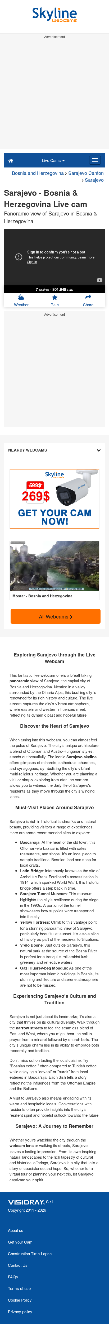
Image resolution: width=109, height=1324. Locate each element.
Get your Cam (20, 1242)
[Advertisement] (54, 94)
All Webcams (54, 616)
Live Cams (52, 160)
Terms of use (19, 1288)
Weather (21, 304)
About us (15, 1230)
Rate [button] (55, 304)
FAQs (13, 1276)
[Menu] (95, 160)
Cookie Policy (20, 1300)
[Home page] (10, 160)
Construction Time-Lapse (30, 1253)
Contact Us (18, 1265)
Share (88, 304)
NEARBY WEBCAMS (27, 450)
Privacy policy (20, 1311)
